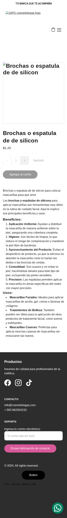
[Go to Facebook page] (7, 382)
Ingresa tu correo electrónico (22, 428)
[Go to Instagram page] (18, 382)
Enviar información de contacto (30, 448)
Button (33, 475)
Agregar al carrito (20, 174)
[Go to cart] (53, 30)
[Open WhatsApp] (57, 508)
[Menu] (59, 29)
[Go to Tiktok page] (29, 382)
